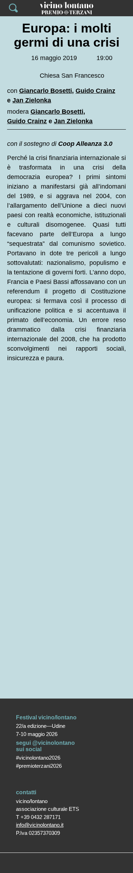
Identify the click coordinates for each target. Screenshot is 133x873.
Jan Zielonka (31, 100)
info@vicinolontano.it (39, 825)
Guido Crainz (95, 90)
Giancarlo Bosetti (45, 90)
